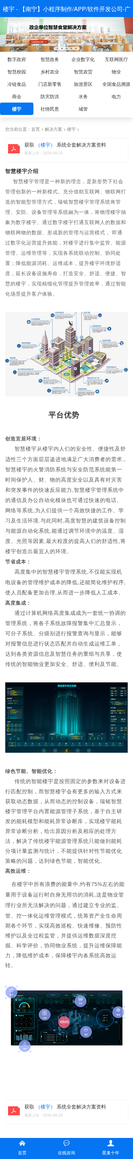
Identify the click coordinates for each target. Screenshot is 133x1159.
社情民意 (50, 108)
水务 (83, 96)
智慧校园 (16, 71)
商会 (16, 96)
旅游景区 (83, 84)
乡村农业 (50, 71)
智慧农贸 (83, 71)
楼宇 (16, 108)
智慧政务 (50, 59)
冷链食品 (16, 84)
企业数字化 (83, 59)
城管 (83, 108)
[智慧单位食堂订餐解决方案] (66, 33)
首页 (35, 129)
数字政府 (16, 59)
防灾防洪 (50, 96)
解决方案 (53, 129)
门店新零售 (50, 84)
